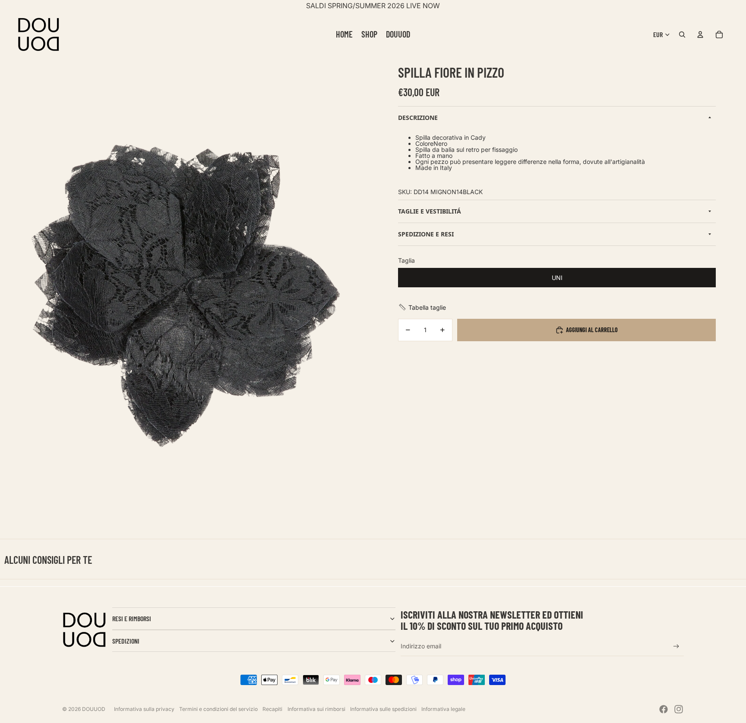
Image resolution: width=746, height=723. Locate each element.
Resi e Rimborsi (131, 618)
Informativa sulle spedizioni (383, 709)
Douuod (93, 709)
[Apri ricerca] (682, 34)
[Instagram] (678, 709)
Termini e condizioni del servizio (218, 709)
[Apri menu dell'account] (700, 34)
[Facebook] (663, 709)
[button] (422, 307)
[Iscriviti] (676, 646)
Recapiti (272, 709)
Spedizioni (125, 641)
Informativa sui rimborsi (316, 709)
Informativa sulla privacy (144, 709)
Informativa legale (443, 709)
